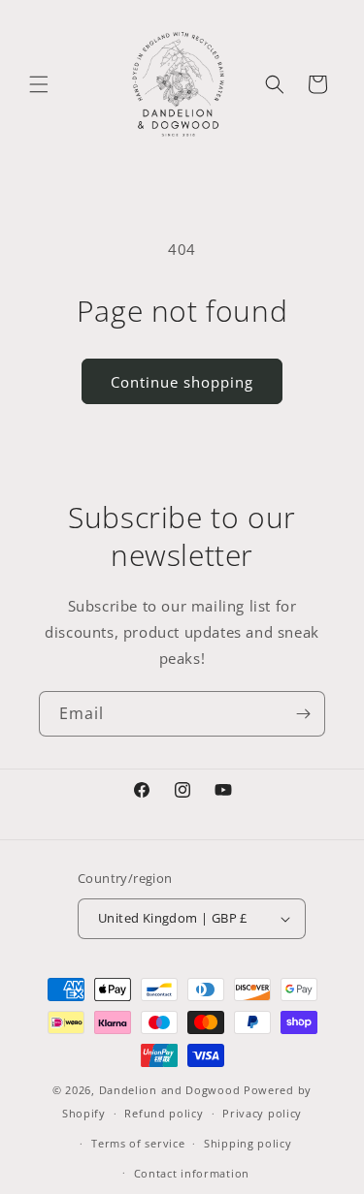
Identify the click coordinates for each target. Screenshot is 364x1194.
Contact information (191, 1173)
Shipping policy (248, 1143)
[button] (38, 84)
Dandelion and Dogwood (170, 1090)
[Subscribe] (302, 714)
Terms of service (137, 1143)
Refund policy (163, 1113)
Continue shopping (182, 382)
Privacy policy (262, 1113)
